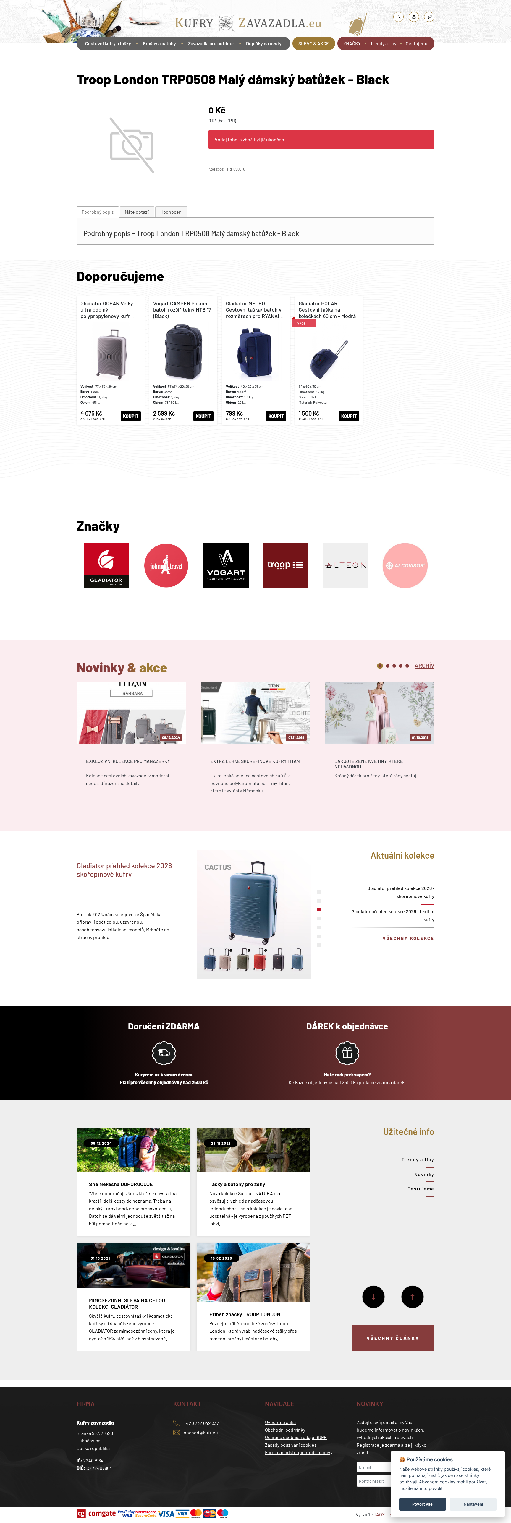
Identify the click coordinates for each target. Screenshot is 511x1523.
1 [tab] (380, 666)
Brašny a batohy (192, 7)
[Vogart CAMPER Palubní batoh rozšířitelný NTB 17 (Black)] (183, 361)
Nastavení (473, 1504)
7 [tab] (319, 945)
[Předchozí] (412, 1296)
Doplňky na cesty (264, 43)
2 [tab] (387, 666)
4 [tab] (400, 666)
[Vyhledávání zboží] (399, 17)
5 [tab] (407, 666)
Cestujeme (417, 43)
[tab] (98, 212)
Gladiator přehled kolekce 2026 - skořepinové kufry (400, 892)
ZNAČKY (352, 43)
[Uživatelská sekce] (414, 17)
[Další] (373, 1296)
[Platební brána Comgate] (97, 1513)
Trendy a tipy (383, 43)
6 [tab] (319, 936)
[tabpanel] (131, 742)
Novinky (424, 1174)
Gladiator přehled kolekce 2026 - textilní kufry (393, 915)
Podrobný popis (98, 212)
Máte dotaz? (137, 212)
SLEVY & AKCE (313, 43)
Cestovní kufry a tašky (108, 43)
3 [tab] (394, 666)
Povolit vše (422, 1504)
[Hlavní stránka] (77, 60)
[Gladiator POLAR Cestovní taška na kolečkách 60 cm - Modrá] (329, 361)
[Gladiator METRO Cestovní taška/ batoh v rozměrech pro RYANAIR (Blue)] (256, 361)
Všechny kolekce (408, 938)
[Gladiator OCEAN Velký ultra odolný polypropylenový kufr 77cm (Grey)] (110, 361)
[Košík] (429, 17)
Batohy (218, 7)
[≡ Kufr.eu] (248, 24)
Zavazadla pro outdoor (211, 43)
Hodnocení (171, 212)
